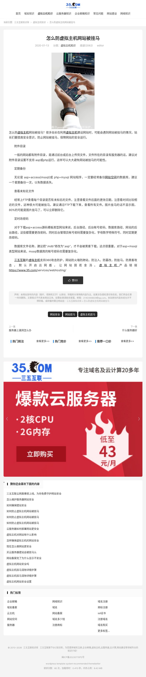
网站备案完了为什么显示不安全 (24, 558)
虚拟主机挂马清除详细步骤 (21, 569)
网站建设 (112, 13)
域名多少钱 (58, 618)
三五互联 (20, 260)
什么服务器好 (129, 330)
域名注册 (103, 601)
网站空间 (111, 177)
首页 (18, 13)
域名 (54, 607)
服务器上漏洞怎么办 (20, 330)
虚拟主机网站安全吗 (18, 563)
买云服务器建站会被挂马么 (21, 552)
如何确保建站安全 (17, 505)
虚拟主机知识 (45, 13)
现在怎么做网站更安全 (19, 546)
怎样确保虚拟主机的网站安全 (23, 540)
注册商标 (57, 624)
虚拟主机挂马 (87, 314)
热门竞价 (60, 341)
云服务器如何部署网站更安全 (23, 528)
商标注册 (103, 607)
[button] (138, 419)
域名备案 (12, 607)
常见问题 (98, 13)
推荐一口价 (104, 341)
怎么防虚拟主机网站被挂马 (73, 38)
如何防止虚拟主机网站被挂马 (23, 511)
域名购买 (103, 624)
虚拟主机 (23, 132)
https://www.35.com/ (23, 270)
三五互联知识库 (73, 5)
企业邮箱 (12, 601)
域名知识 (29, 13)
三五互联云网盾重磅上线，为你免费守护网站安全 (34, 493)
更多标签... (104, 630)
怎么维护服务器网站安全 (20, 499)
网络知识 (125, 13)
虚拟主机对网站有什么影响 (21, 534)
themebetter (94, 663)
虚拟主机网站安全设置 (19, 581)
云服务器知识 (63, 13)
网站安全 (55, 314)
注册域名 (103, 618)
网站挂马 (70, 314)
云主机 (11, 613)
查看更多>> (42, 340)
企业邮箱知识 (82, 13)
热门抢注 (18, 341)
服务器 (11, 624)
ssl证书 (102, 613)
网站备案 (57, 613)
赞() (73, 280)
